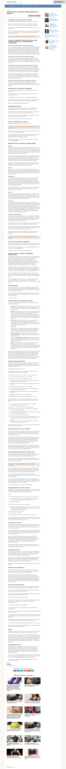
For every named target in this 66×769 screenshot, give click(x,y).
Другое (35, 6)
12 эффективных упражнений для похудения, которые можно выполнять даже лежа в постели (53, 25)
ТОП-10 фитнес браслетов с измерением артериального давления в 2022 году (54, 41)
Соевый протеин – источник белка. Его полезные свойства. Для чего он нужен (54, 14)
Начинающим (29, 6)
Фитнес (18, 6)
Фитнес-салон (11, 1)
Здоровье (23, 6)
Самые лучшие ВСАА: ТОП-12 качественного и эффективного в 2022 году (54, 30)
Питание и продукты (11, 6)
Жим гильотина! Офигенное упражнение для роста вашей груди (53, 19)
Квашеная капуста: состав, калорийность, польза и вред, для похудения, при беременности (53, 47)
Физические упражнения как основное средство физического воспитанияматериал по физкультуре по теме (52, 36)
